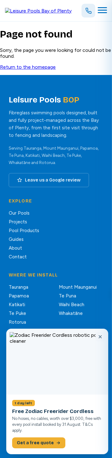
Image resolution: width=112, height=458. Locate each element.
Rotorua (17, 322)
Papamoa (19, 296)
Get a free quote (35, 443)
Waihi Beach (71, 304)
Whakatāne (71, 313)
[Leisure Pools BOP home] (38, 11)
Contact (18, 257)
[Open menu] (102, 10)
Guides (16, 239)
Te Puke (17, 313)
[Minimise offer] (100, 336)
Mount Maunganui (78, 287)
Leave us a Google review (53, 180)
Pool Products (24, 230)
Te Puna (67, 296)
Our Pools (19, 213)
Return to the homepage (28, 67)
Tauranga (18, 287)
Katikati (17, 304)
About (15, 248)
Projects (18, 222)
